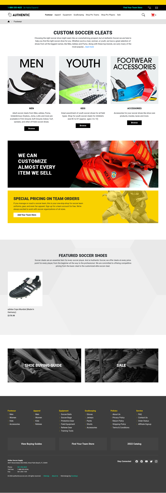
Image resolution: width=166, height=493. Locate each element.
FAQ (140, 414)
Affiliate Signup (144, 424)
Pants (89, 421)
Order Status (143, 421)
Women (13, 417)
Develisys (74, 476)
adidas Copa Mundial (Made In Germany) (21, 310)
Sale (119, 15)
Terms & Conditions (121, 427)
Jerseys (90, 417)
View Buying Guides (31, 443)
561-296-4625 (22, 467)
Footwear (48, 15)
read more (89, 47)
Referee (38, 424)
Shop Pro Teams (92, 15)
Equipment (67, 15)
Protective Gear (67, 421)
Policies (114, 411)
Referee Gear (66, 427)
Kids (83, 108)
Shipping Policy (119, 424)
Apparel (58, 15)
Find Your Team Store (132, 7)
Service (139, 411)
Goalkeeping (79, 15)
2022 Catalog (134, 443)
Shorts (89, 424)
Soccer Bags (66, 417)
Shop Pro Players (108, 15)
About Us (116, 414)
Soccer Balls (66, 414)
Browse (31, 128)
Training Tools (67, 431)
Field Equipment (68, 424)
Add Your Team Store (26, 215)
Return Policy (118, 421)
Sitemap (46, 476)
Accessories (134, 108)
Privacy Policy (119, 417)
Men (31, 108)
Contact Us (143, 417)
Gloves (90, 414)
